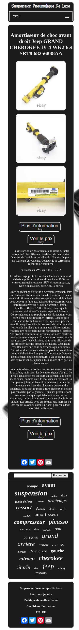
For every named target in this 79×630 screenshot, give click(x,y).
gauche (57, 550)
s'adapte (47, 530)
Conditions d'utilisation (41, 606)
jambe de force (23, 501)
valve (63, 508)
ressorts (41, 573)
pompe (32, 486)
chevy (61, 568)
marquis (22, 551)
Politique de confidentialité (41, 600)
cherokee (51, 558)
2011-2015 (31, 537)
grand (50, 535)
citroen (27, 559)
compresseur (29, 522)
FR (44, 612)
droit (64, 495)
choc (36, 568)
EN (38, 612)
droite (52, 508)
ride (36, 529)
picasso (58, 521)
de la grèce (38, 551)
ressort (24, 507)
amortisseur (46, 514)
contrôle (58, 545)
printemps (57, 500)
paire (40, 501)
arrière (26, 543)
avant (48, 485)
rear (58, 528)
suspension (31, 493)
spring (54, 496)
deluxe (40, 508)
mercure (25, 529)
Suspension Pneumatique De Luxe (41, 588)
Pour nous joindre (41, 594)
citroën (23, 567)
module (27, 516)
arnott (43, 545)
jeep (48, 566)
